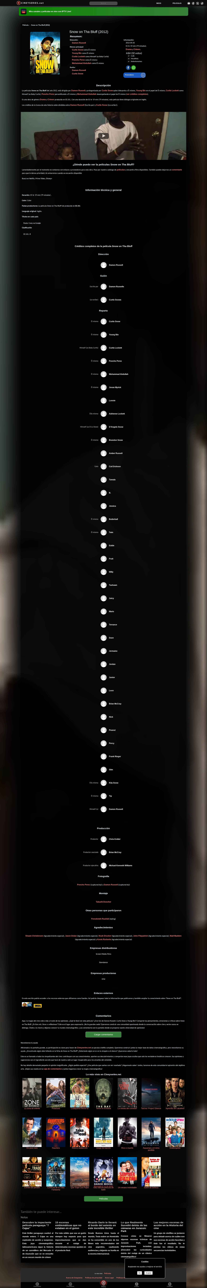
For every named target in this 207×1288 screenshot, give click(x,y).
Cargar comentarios (103, 1034)
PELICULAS (177, 3)
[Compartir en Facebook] (128, 67)
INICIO (158, 3)
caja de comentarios (52, 1069)
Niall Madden (175, 936)
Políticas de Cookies (124, 1278)
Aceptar (148, 1273)
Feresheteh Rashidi (100, 919)
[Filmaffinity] (29, 1006)
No (140, 1273)
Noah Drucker (105, 936)
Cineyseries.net (84, 1048)
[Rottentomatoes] (24, 1006)
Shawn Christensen (34, 936)
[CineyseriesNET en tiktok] (202, 3)
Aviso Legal (109, 1278)
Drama (129, 49)
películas (121, 170)
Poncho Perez (78, 60)
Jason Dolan (71, 936)
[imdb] (37, 1006)
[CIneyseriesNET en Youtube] (188, 3)
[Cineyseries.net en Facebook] (193, 3)
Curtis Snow (77, 50)
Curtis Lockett (78, 56)
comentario (177, 170)
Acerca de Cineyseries (74, 1278)
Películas (103, 1199)
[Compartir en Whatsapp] (133, 67)
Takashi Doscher (103, 902)
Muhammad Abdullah (81, 63)
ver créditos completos (137, 94)
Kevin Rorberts (104, 939)
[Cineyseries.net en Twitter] (197, 3)
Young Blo (77, 53)
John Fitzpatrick (140, 936)
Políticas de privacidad (93, 1278)
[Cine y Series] (30, 5)
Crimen (137, 49)
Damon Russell (79, 43)
